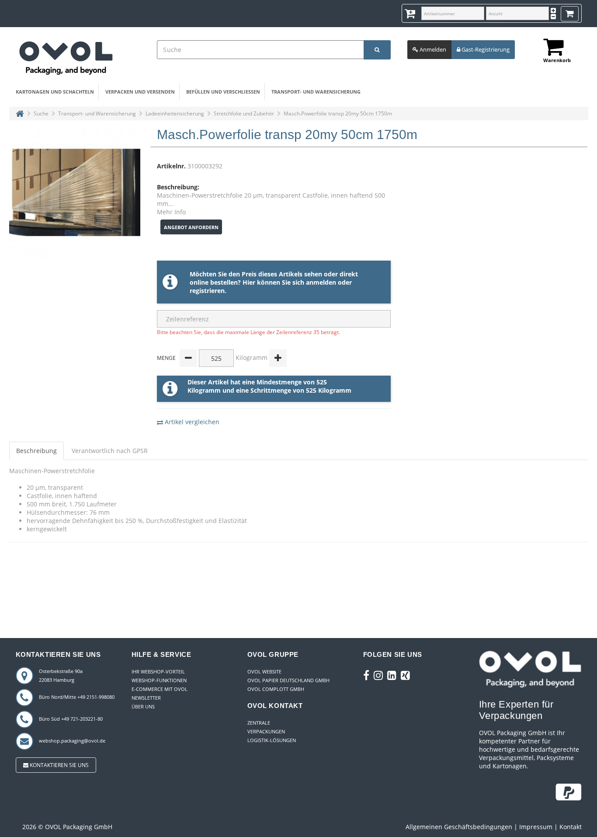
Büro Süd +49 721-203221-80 (71, 718)
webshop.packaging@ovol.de (72, 740)
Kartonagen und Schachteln (55, 91)
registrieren (207, 290)
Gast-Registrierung (485, 49)
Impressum (535, 827)
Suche (41, 113)
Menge (166, 358)
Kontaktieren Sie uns (58, 765)
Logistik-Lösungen (271, 740)
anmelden (321, 282)
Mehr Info (171, 212)
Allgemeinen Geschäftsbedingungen (459, 827)
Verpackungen (266, 731)
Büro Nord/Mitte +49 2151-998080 (77, 697)
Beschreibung (36, 450)
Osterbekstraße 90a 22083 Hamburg (61, 675)
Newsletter (146, 697)
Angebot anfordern (191, 227)
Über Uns (143, 706)
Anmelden (432, 49)
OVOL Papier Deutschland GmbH (288, 680)
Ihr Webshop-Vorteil (158, 671)
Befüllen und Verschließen (223, 91)
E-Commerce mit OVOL (159, 689)
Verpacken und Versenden (140, 91)
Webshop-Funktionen (159, 680)
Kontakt (570, 827)
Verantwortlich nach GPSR (110, 450)
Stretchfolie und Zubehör (244, 113)
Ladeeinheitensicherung (175, 113)
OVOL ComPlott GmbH (275, 689)
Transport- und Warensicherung (316, 91)
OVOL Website (264, 671)
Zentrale (258, 722)
